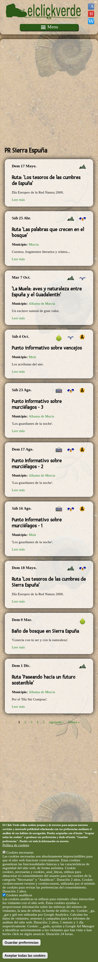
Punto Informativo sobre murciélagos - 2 (37, 463)
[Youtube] (91, 14)
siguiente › (56, 722)
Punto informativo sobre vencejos (47, 348)
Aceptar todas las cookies (25, 955)
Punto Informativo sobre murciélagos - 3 (37, 404)
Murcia (34, 244)
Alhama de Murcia (42, 303)
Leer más (18, 200)
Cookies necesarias (20, 852)
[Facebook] (91, 6)
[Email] (91, 21)
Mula (32, 357)
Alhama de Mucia (41, 416)
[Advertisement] (49, 93)
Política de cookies (16, 845)
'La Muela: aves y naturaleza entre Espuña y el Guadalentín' (47, 292)
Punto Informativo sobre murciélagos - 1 (37, 523)
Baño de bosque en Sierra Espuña (45, 631)
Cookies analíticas (19, 895)
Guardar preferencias (22, 942)
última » (74, 722)
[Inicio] (44, 22)
